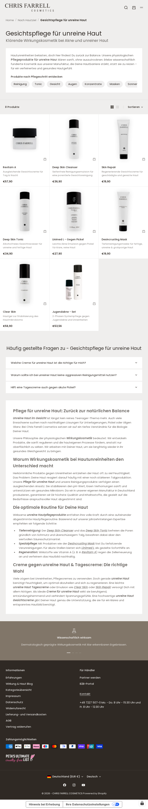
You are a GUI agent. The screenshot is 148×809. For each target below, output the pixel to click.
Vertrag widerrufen (18, 727)
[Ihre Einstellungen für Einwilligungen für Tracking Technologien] (142, 803)
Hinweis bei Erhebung (44, 804)
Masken (115, 84)
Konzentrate (93, 84)
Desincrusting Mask (122, 244)
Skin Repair (122, 171)
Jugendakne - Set (70, 316)
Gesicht (55, 84)
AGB (8, 720)
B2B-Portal (87, 684)
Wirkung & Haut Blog (19, 684)
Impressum (13, 696)
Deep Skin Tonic (22, 244)
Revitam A (23, 171)
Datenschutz (14, 702)
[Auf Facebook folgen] (64, 785)
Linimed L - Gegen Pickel (73, 244)
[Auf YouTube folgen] (83, 785)
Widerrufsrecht (16, 708)
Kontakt (85, 694)
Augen (72, 84)
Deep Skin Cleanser (72, 171)
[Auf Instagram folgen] (74, 785)
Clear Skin (20, 316)
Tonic (38, 84)
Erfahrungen (14, 677)
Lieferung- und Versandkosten (26, 714)
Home (10, 20)
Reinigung (20, 84)
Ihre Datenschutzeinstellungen (88, 804)
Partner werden (90, 677)
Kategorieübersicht (19, 690)
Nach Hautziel (27, 20)
